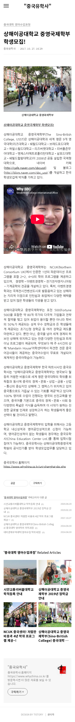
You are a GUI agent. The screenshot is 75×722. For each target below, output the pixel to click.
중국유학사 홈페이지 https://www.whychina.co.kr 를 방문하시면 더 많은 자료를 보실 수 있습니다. (29, 678)
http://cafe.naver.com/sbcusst (25, 167)
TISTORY (38, 714)
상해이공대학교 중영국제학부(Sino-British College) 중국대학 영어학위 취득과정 (29, 525)
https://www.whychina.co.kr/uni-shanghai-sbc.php (35, 466)
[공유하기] (18, 483)
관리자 (51, 714)
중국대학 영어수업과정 (15, 497)
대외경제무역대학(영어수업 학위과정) (22, 532)
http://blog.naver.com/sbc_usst (26, 172)
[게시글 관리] (23, 483)
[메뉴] (6, 6)
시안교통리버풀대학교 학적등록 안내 (22, 503)
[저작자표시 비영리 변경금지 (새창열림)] (50, 483)
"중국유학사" (37, 6)
